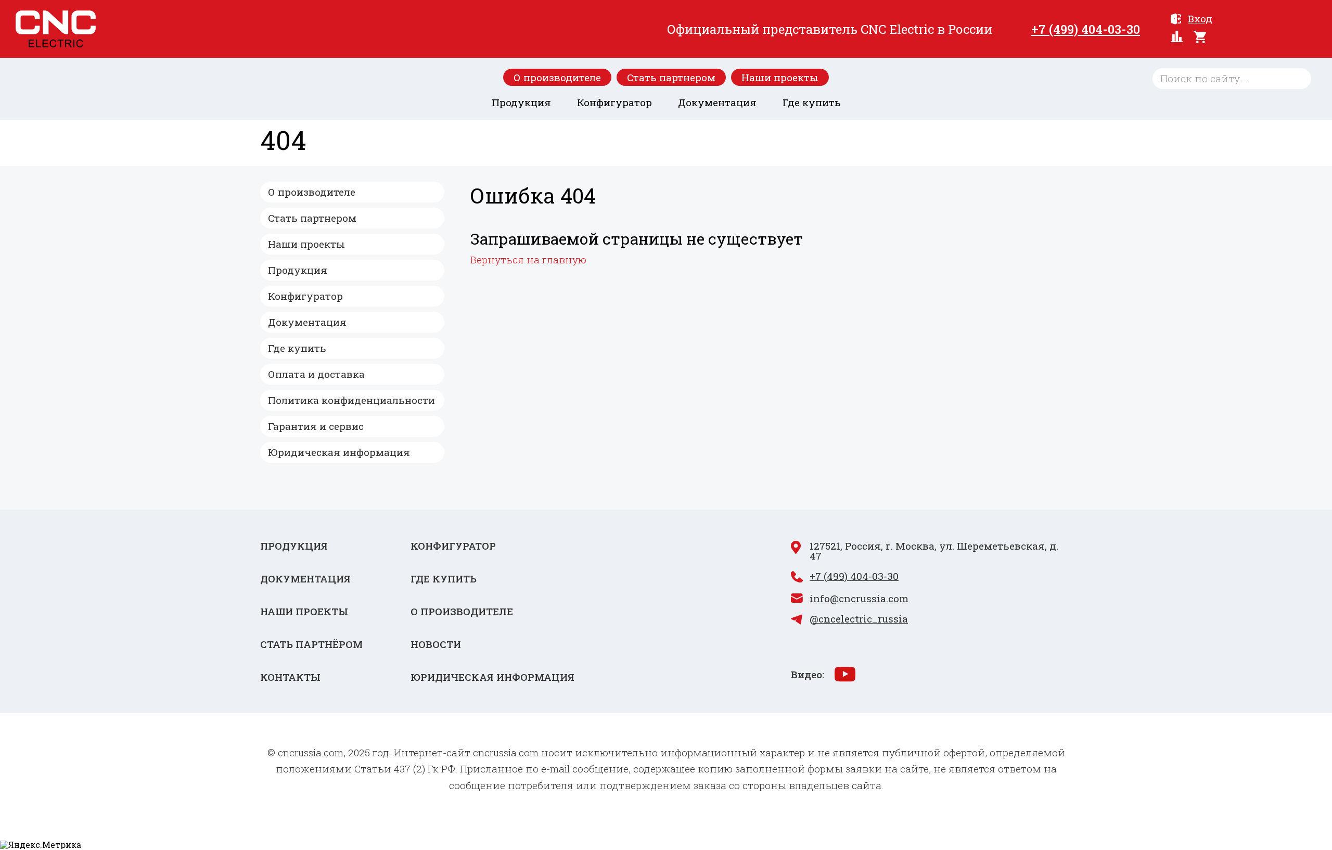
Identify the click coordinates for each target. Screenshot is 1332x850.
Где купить (812, 102)
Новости (436, 644)
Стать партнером (671, 77)
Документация (717, 102)
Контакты (290, 676)
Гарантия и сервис (316, 426)
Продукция (521, 102)
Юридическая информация (339, 452)
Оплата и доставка (316, 373)
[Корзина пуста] (1252, 37)
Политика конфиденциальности (351, 400)
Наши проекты (779, 77)
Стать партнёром (311, 644)
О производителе (557, 77)
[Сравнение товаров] (1177, 37)
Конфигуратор (614, 102)
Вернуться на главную (528, 259)
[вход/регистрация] (1176, 20)
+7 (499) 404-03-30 (1085, 29)
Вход (1200, 19)
